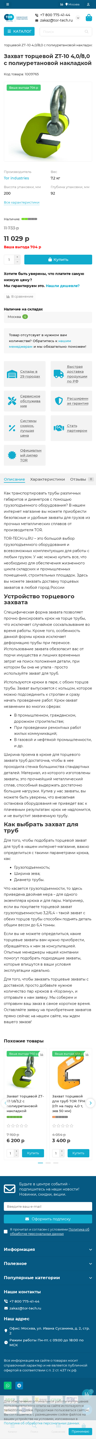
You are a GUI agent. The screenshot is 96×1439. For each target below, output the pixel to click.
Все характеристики (21, 202)
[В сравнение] (41, 1054)
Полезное (15, 1263)
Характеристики (47, 479)
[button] (5, 1103)
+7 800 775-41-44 (55, 15)
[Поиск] (86, 32)
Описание (14, 479)
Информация (19, 1249)
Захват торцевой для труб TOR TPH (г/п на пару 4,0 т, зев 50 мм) (68, 1103)
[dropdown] (8, 4)
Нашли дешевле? (63, 285)
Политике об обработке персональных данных (41, 1423)
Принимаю (80, 1431)
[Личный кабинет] (88, 4)
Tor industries (16, 178)
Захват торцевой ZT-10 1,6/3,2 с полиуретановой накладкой (25, 1103)
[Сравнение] (62, 4)
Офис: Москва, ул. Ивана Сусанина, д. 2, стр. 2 (49, 1330)
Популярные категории (32, 1277)
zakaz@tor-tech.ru (56, 20)
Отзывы (81, 479)
